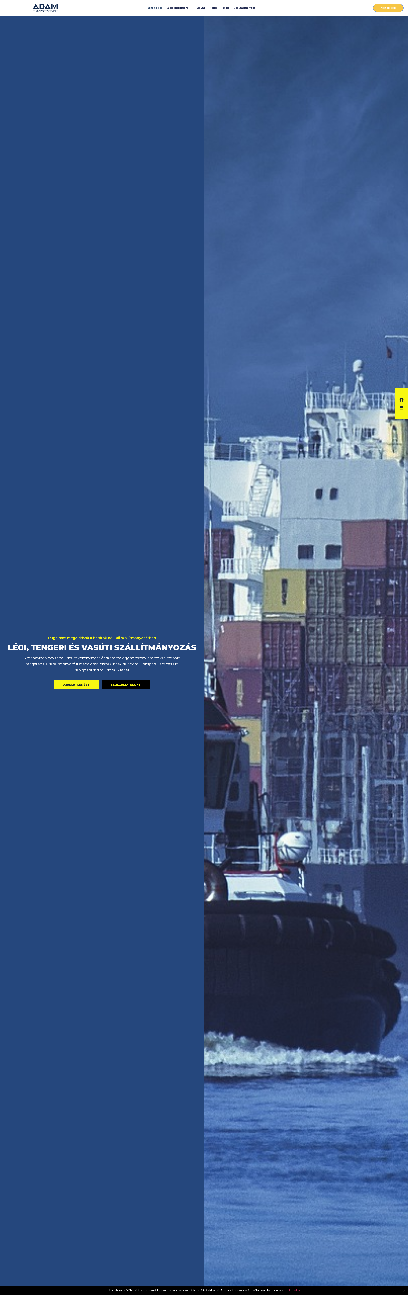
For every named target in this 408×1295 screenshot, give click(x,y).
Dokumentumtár (244, 8)
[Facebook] (401, 400)
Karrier (214, 8)
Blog (226, 8)
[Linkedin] (401, 408)
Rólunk (201, 8)
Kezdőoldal (154, 8)
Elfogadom (294, 1290)
